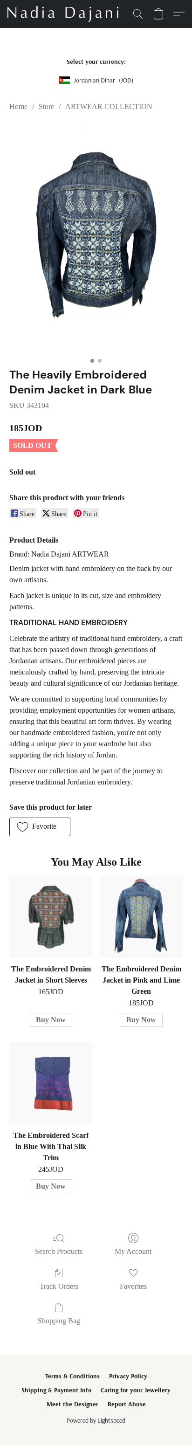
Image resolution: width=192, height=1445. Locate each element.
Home (18, 106)
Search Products (58, 1251)
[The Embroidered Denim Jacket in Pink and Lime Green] (141, 916)
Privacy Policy (128, 1376)
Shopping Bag (59, 1321)
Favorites (133, 1286)
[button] (65, 14)
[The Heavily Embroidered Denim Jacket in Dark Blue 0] (96, 237)
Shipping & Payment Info (56, 1390)
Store (46, 106)
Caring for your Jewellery (136, 1390)
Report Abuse (127, 1404)
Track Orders (59, 1286)
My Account (133, 1251)
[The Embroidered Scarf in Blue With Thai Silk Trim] (50, 1083)
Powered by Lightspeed (96, 1420)
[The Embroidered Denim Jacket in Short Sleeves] (50, 916)
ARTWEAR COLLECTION (108, 106)
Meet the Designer (72, 1404)
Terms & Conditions (72, 1376)
